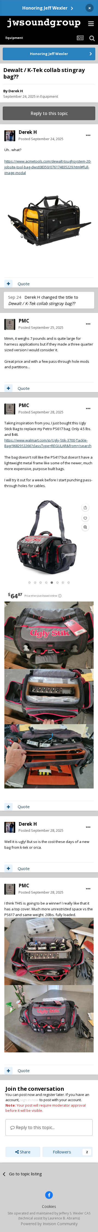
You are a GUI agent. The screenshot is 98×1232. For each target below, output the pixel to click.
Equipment (49, 96)
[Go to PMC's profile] (9, 324)
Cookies (49, 1206)
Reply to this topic (49, 113)
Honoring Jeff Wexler (45, 8)
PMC (24, 321)
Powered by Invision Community (49, 1223)
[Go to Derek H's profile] (9, 135)
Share (24, 1152)
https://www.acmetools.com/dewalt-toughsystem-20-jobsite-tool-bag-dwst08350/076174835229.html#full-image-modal (47, 167)
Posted (41, 138)
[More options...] (88, 135)
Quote (24, 283)
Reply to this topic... (35, 1127)
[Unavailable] (49, 220)
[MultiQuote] (8, 283)
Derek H (15, 90)
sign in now (29, 1099)
